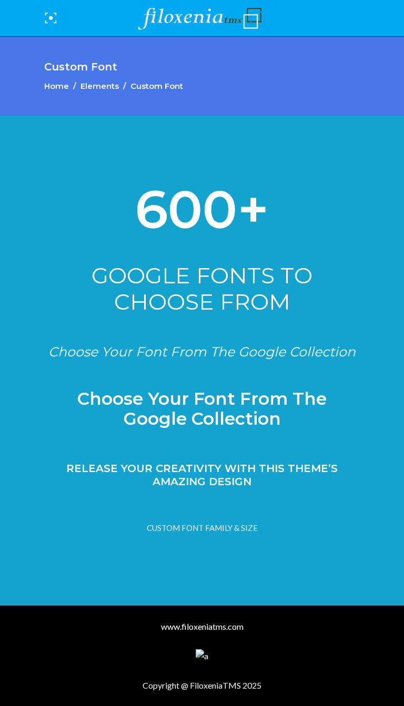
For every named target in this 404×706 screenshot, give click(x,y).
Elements (99, 86)
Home (56, 86)
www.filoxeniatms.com (202, 626)
